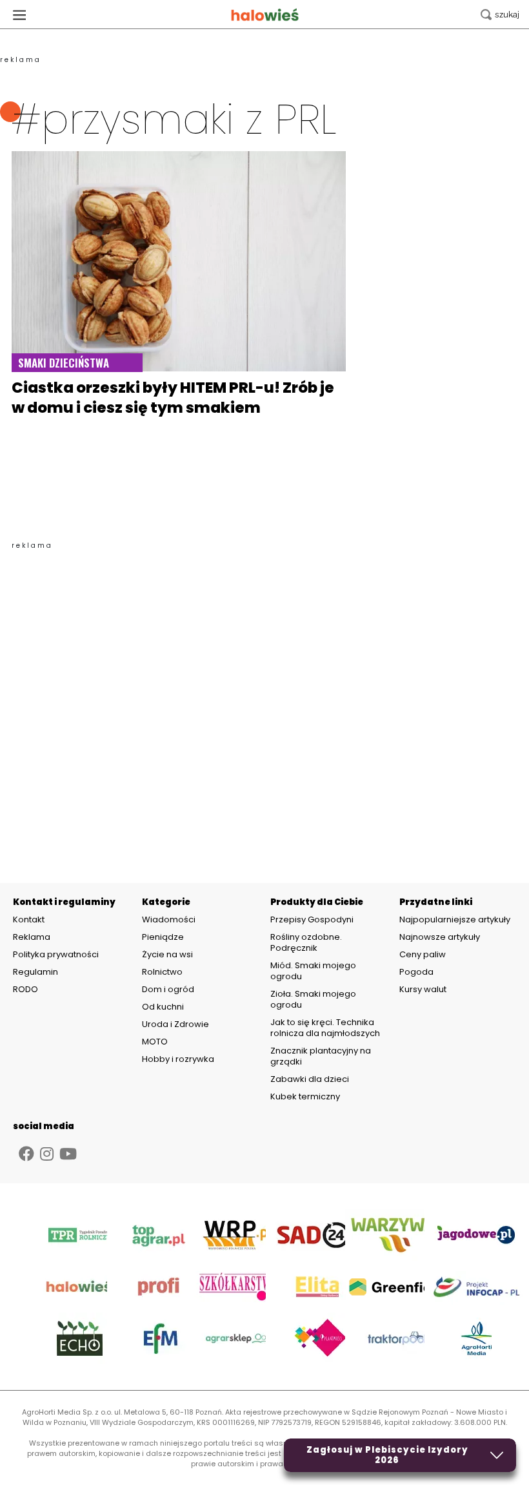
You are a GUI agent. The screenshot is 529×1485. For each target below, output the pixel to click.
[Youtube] (68, 1154)
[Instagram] (47, 1154)
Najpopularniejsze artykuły (454, 919)
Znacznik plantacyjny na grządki (320, 1056)
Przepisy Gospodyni (312, 919)
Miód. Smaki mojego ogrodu (313, 970)
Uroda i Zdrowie (175, 1024)
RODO (25, 989)
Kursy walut (422, 989)
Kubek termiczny (306, 1096)
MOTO (155, 1041)
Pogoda (416, 972)
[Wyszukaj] (500, 14)
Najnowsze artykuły (439, 937)
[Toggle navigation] (19, 14)
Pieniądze (163, 937)
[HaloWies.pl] (264, 14)
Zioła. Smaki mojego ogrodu (313, 999)
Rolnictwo (162, 972)
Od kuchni (163, 1007)
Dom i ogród (168, 989)
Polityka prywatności (56, 955)
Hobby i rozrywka (178, 1059)
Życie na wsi (167, 954)
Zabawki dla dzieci (309, 1079)
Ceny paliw (422, 954)
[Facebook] (26, 1154)
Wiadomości (168, 919)
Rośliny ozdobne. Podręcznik (306, 942)
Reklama (31, 937)
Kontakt (29, 920)
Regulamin (35, 972)
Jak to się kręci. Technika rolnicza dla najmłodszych (325, 1027)
